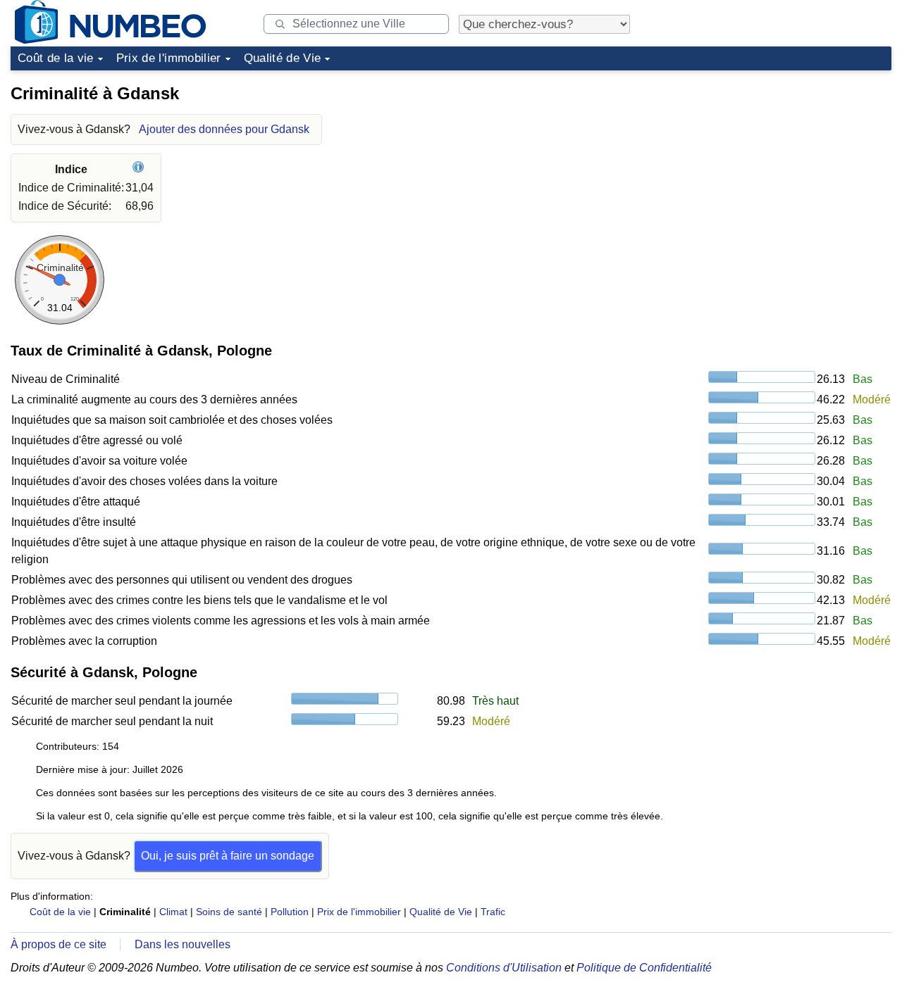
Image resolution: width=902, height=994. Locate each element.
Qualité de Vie (282, 58)
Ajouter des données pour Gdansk (224, 129)
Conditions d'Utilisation (504, 968)
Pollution (290, 911)
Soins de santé (229, 911)
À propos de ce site (58, 944)
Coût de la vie (56, 58)
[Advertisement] (785, 165)
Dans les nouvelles (182, 944)
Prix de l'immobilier (168, 58)
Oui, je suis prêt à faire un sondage (227, 856)
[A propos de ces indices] (139, 169)
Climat (173, 911)
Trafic (493, 911)
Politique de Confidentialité (644, 968)
